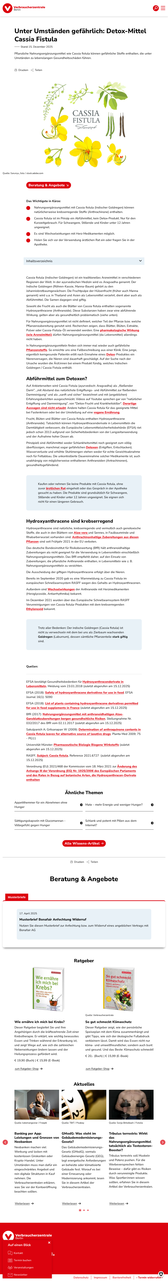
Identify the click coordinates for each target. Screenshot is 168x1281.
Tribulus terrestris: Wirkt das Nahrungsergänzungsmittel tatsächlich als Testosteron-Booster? (131, 1141)
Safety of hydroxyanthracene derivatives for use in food (84, 693)
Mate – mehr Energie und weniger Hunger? (114, 805)
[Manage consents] (161, 1274)
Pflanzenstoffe (36, 350)
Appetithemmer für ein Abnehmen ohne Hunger (40, 805)
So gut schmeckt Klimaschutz (108, 1022)
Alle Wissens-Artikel (82, 843)
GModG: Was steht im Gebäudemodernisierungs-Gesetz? (82, 1137)
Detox (110, 354)
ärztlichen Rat (56, 488)
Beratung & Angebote (47, 185)
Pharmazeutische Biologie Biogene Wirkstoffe (86, 745)
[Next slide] (162, 1142)
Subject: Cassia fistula (52, 756)
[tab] (80, 1210)
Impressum (100, 1277)
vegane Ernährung (106, 412)
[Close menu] (49, 1242)
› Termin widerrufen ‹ (149, 1277)
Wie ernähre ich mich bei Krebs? (39, 1022)
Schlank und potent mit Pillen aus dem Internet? (110, 823)
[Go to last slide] (5, 1142)
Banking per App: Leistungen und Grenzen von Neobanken (36, 1137)
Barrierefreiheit (122, 1277)
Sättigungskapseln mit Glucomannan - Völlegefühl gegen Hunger (39, 823)
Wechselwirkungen (61, 589)
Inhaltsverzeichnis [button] (39, 261)
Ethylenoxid (34, 609)
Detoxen (92, 447)
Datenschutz (81, 1277)
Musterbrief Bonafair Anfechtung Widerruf (52, 919)
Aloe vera (81, 533)
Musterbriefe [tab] (17, 897)
